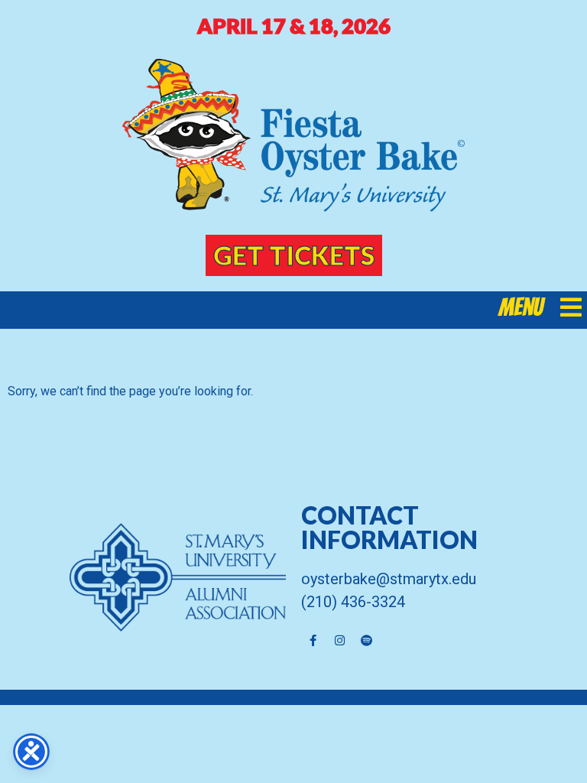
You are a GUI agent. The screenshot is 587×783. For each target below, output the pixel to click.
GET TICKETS (294, 255)
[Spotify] (366, 640)
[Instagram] (339, 640)
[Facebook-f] (312, 640)
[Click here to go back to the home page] (293, 135)
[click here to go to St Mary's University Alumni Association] (150, 577)
